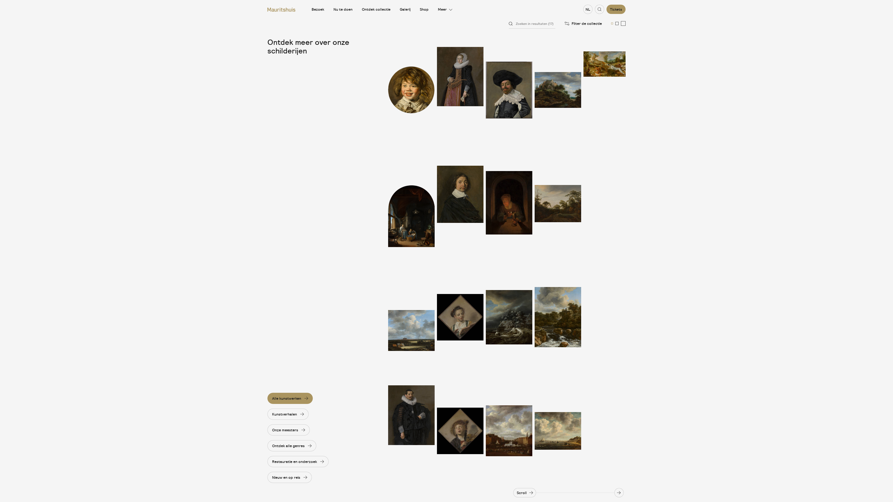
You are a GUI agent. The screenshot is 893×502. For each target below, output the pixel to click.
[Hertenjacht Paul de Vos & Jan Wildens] (604, 90)
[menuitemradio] (612, 23)
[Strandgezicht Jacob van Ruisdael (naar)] (558, 431)
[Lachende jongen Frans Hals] (411, 90)
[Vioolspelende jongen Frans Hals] (460, 431)
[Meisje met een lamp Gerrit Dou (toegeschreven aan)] (509, 204)
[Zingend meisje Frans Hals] (460, 317)
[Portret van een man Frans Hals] (460, 204)
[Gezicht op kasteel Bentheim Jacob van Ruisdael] (558, 90)
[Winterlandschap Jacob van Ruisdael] (509, 317)
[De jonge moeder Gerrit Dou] (411, 204)
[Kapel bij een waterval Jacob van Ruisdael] (558, 317)
